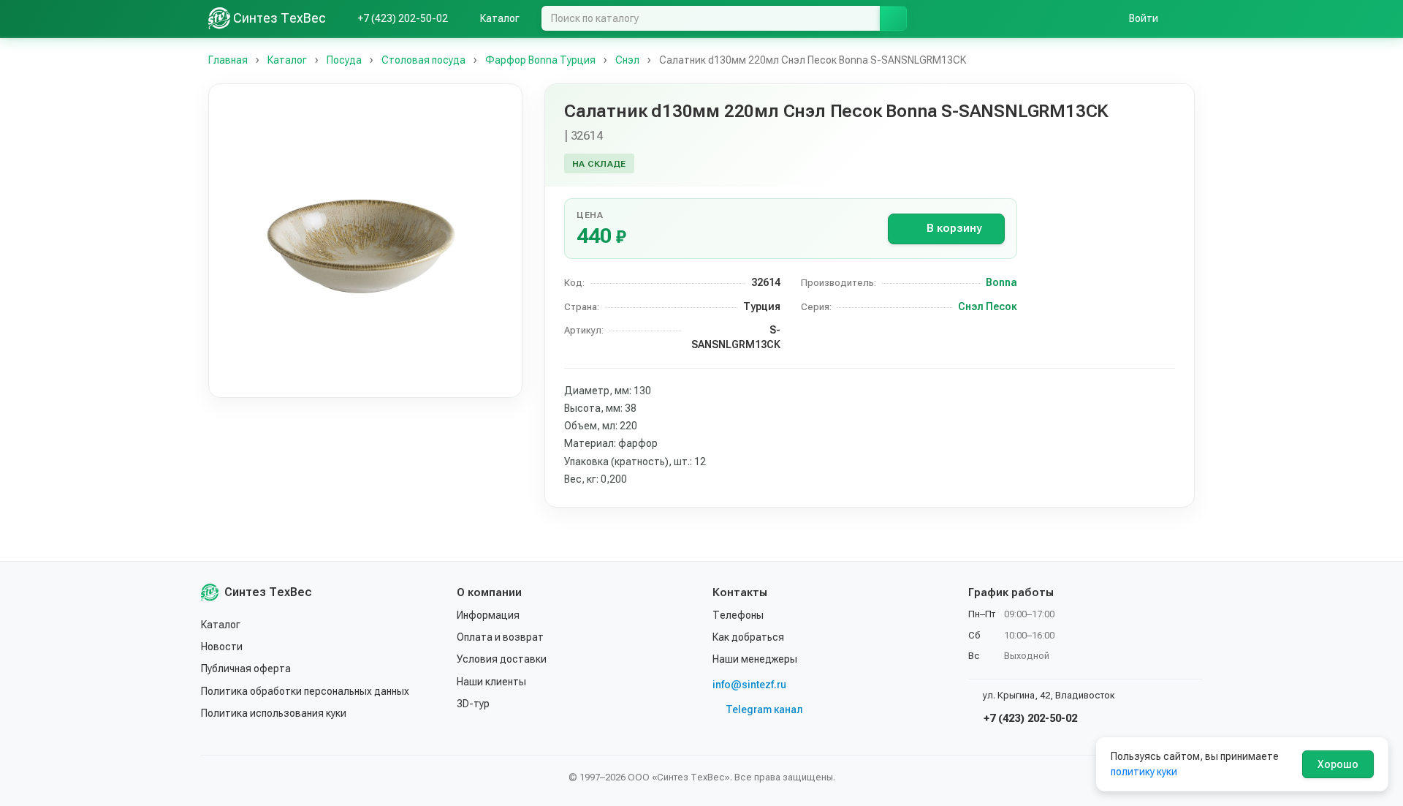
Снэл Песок (987, 306)
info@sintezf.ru (749, 684)
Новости (222, 646)
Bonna (1001, 282)
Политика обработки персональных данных (305, 691)
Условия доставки (502, 659)
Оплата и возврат (500, 637)
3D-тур (473, 703)
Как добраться (748, 637)
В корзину (954, 228)
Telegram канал (764, 709)
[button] (365, 240)
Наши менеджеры (754, 659)
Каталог (220, 624)
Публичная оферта (246, 668)
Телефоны (738, 615)
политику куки (1144, 771)
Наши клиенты (491, 682)
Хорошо (1338, 764)
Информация (488, 615)
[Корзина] (1187, 18)
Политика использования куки (273, 713)
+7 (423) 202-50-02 (1029, 718)
